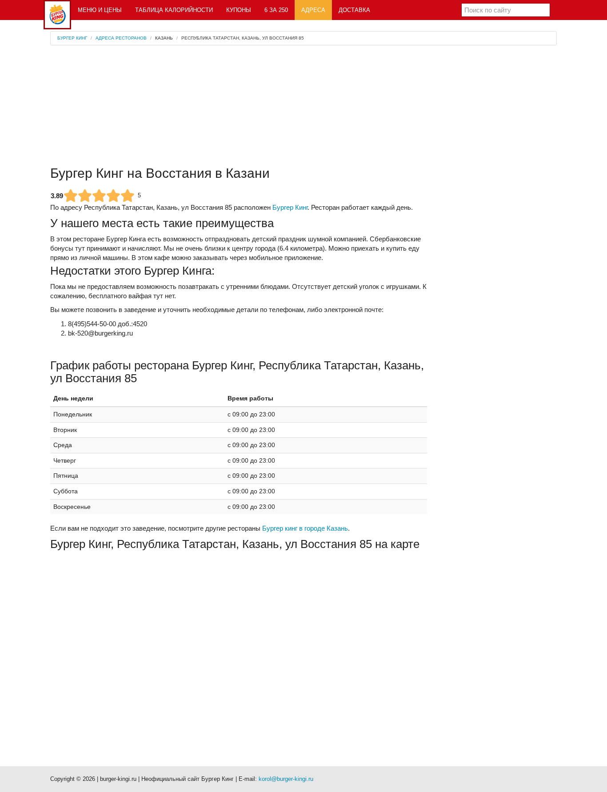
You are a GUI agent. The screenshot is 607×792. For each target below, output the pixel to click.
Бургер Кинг (289, 207)
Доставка (354, 10)
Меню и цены (100, 10)
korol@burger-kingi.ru (286, 779)
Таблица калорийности (174, 10)
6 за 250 (276, 10)
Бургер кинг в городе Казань (305, 528)
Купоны (238, 10)
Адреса (313, 10)
